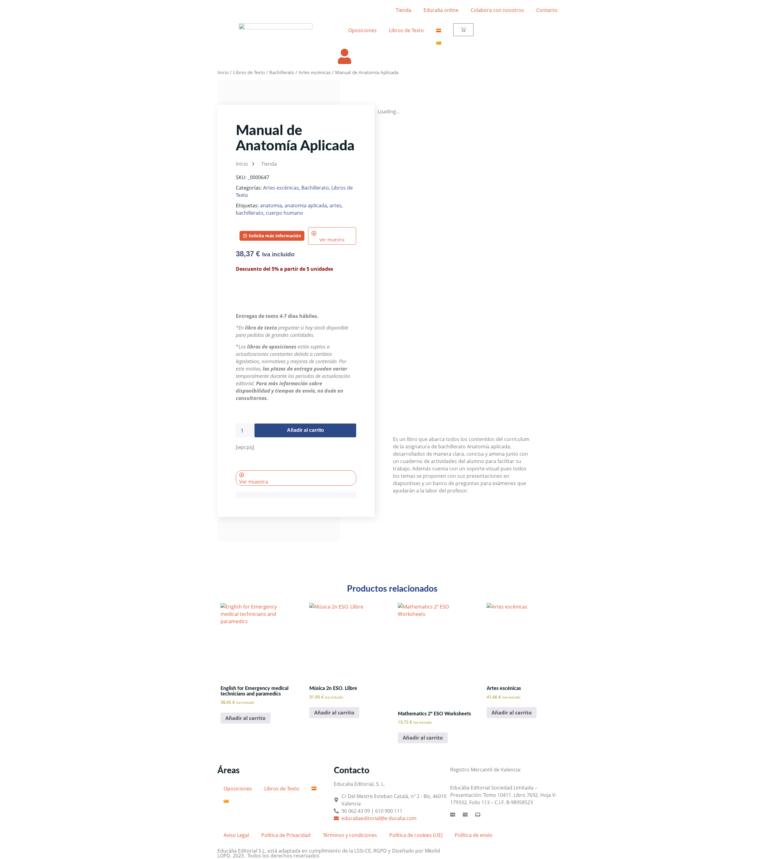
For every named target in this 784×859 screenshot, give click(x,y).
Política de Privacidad (286, 835)
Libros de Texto (406, 30)
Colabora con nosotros (497, 10)
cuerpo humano (284, 212)
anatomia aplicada (306, 205)
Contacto (546, 10)
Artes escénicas (315, 72)
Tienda (403, 10)
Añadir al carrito (305, 430)
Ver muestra (332, 240)
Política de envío (473, 835)
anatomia (271, 205)
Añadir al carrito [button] (245, 718)
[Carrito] (463, 29)
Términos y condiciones (350, 835)
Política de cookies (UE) (416, 835)
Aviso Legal (236, 835)
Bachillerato (281, 72)
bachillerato (249, 212)
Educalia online (441, 10)
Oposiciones (362, 30)
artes (335, 205)
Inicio (223, 72)
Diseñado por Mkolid (416, 850)
